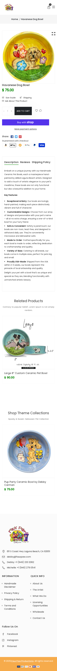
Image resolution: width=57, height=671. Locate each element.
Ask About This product (16, 101)
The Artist (38, 589)
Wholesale (38, 611)
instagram (12, 640)
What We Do (39, 596)
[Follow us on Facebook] (12, 137)
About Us (37, 583)
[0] (48, 8)
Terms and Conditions (10, 607)
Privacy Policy (11, 593)
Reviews (25, 162)
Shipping (27, 97)
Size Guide (10, 97)
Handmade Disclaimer (10, 585)
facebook (12, 634)
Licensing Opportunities (40, 604)
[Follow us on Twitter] (16, 137)
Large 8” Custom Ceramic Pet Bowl (25, 373)
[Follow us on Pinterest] (20, 137)
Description (11, 162)
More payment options (26, 129)
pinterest (12, 646)
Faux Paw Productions (22, 660)
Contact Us (39, 618)
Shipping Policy (41, 162)
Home (14, 19)
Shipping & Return (14, 599)
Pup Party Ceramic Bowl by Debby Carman (25, 483)
